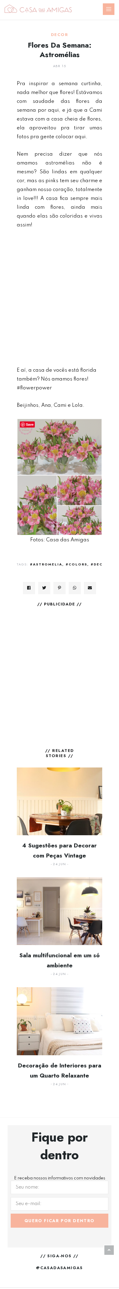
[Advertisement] (59, 297)
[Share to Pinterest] (59, 588)
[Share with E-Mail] (90, 588)
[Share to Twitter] (44, 588)
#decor (100, 564)
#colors (76, 564)
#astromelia (46, 564)
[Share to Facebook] (29, 588)
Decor (59, 34)
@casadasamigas (59, 1268)
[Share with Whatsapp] (75, 588)
